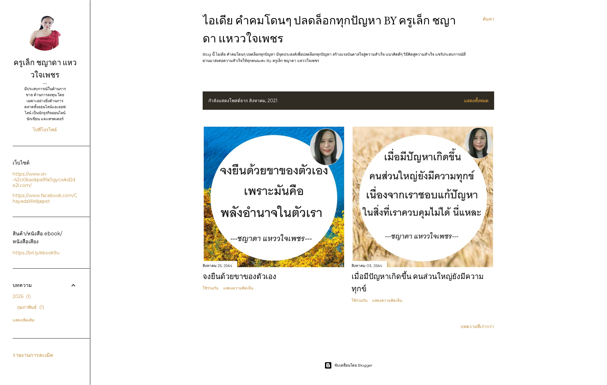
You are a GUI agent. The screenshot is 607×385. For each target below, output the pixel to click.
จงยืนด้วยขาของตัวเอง (239, 276)
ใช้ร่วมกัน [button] (210, 288)
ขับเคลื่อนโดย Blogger (353, 365)
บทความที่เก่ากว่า (477, 326)
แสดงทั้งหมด (476, 100)
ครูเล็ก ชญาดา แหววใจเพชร (45, 69)
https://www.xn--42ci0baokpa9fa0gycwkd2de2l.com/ (44, 179)
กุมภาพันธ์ (30, 307)
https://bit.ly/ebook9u (36, 253)
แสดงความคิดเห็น (238, 288)
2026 (21, 296)
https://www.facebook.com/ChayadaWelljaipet (45, 198)
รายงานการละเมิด (33, 355)
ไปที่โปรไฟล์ (45, 130)
